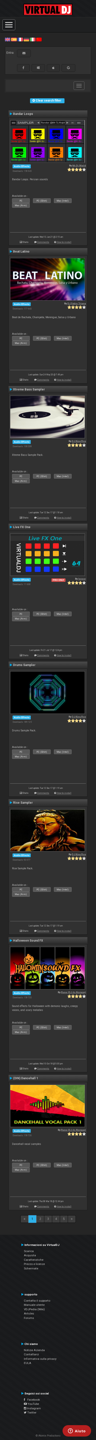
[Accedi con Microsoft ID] (38, 68)
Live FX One (22, 527)
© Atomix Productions (48, 1435)
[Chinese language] (39, 39)
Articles (29, 1313)
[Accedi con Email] (24, 53)
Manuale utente (34, 1305)
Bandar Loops (23, 114)
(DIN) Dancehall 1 (25, 1078)
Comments (43, 242)
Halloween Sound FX (28, 940)
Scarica (29, 1251)
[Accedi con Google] (68, 68)
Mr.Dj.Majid (79, 165)
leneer (82, 578)
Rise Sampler (23, 802)
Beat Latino (21, 251)
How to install (64, 242)
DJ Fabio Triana (76, 303)
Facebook (32, 1399)
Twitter (31, 1412)
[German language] (26, 39)
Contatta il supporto (37, 1300)
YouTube (33, 1404)
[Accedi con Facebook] (23, 68)
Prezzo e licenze (34, 1264)
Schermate (31, 1268)
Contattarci (31, 1354)
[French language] (20, 39)
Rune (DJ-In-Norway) (73, 992)
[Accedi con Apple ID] (53, 68)
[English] (7, 39)
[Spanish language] (13, 39)
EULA (27, 1363)
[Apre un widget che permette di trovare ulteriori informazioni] (77, 1431)
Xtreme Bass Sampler (29, 389)
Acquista (30, 1255)
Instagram (33, 1408)
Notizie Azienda (34, 1350)
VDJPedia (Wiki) (34, 1309)
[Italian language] (32, 39)
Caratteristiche (33, 1259)
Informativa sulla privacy (40, 1359)
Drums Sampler (24, 665)
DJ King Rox (79, 441)
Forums (29, 1318)
